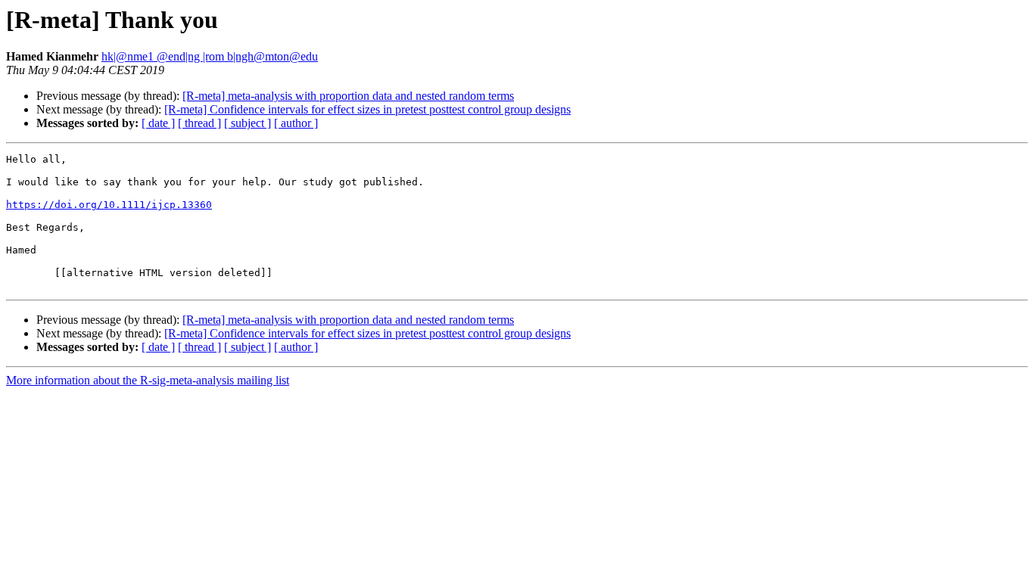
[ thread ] (199, 123)
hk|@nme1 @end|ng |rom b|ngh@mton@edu (209, 56)
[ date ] (158, 123)
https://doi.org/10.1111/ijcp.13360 (109, 204)
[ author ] (296, 123)
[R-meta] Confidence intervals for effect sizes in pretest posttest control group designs (367, 109)
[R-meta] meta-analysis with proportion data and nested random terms (348, 95)
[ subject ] (247, 123)
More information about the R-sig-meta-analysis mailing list (147, 380)
